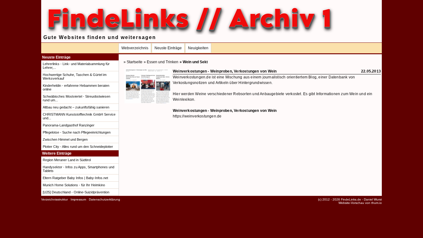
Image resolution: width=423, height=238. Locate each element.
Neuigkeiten (198, 48)
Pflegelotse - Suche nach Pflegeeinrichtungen (77, 132)
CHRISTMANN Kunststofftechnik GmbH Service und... (79, 116)
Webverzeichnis (134, 48)
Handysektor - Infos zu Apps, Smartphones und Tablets (78, 169)
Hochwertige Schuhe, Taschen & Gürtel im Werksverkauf (75, 76)
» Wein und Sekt (194, 62)
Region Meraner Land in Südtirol (67, 160)
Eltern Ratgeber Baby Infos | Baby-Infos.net (75, 178)
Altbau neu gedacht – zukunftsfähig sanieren (76, 107)
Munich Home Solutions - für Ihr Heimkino (74, 185)
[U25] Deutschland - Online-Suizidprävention (76, 192)
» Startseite (133, 62)
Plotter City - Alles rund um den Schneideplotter (78, 146)
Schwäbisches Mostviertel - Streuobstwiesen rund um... (76, 98)
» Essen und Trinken (161, 62)
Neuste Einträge (168, 48)
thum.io (376, 203)
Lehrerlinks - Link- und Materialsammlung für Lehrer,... (76, 65)
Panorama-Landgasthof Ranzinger (68, 125)
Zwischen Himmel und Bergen (65, 139)
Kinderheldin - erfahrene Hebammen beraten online (76, 87)
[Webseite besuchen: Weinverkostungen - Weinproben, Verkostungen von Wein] (147, 102)
